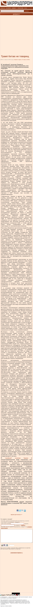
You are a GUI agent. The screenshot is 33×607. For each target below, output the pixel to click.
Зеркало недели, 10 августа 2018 (21, 59)
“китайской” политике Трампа (16, 458)
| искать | (26, 11)
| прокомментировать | (16, 552)
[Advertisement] (16, 32)
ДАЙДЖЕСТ (14, 8)
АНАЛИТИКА (8, 8)
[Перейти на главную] (16, 6)
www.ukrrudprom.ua (4, 600)
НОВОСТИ (3, 8)
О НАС (25, 8)
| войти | (23, 525)
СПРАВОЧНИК (20, 8)
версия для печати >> (16, 514)
